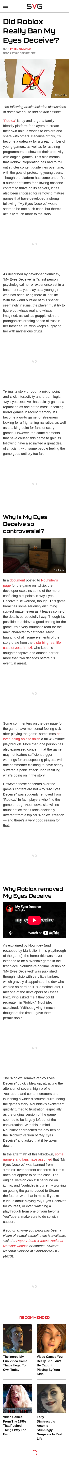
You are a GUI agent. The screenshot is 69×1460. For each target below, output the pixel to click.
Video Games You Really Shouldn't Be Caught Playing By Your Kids (50, 1365)
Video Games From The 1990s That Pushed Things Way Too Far (14, 1425)
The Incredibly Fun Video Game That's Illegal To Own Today (15, 1363)
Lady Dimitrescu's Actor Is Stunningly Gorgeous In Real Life (49, 1427)
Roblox (9, 121)
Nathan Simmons (19, 49)
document (17, 580)
